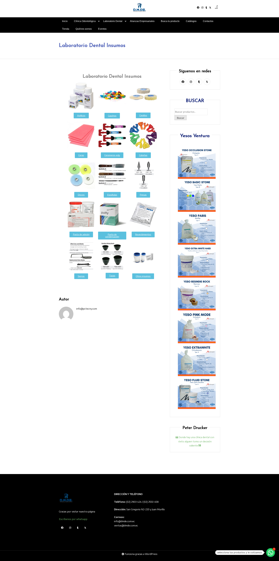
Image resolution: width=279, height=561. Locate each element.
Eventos (102, 29)
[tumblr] (206, 7)
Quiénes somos (84, 29)
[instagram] (202, 7)
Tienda (65, 29)
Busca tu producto (170, 21)
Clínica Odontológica (85, 21)
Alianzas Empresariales (142, 21)
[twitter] (210, 7)
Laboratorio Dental (112, 21)
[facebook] (198, 7)
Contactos (208, 21)
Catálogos (191, 21)
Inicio (65, 21)
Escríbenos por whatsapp (73, 519)
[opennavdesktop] (216, 7)
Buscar (180, 117)
